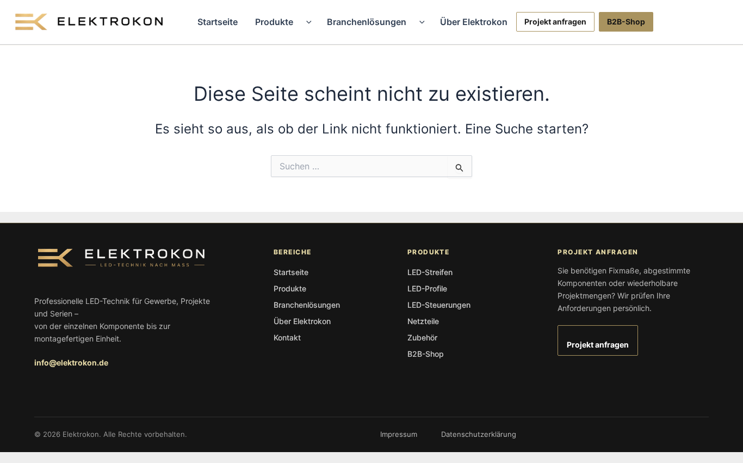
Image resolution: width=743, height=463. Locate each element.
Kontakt (287, 337)
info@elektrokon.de (71, 362)
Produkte (274, 21)
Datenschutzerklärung (478, 434)
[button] (306, 22)
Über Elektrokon (473, 21)
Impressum (398, 434)
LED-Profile (427, 288)
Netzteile (423, 321)
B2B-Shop (626, 21)
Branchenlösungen (366, 21)
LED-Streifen (430, 272)
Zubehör (422, 337)
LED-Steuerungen (438, 304)
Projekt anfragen (555, 21)
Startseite (217, 21)
